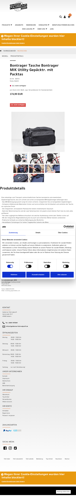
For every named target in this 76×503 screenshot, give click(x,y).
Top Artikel (5, 397)
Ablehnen (14, 274)
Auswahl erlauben (38, 274)
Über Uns (41, 29)
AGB (3, 383)
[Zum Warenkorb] (69, 17)
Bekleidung (39, 459)
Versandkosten (6, 399)
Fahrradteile (29, 459)
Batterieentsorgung (8, 386)
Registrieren (6, 413)
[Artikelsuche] (60, 17)
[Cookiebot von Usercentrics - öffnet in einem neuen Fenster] (65, 226)
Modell (5, 56)
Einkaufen (43, 25)
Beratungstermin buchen (63, 25)
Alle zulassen (62, 274)
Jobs (52, 29)
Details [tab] (38, 232)
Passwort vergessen (8, 415)
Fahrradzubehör (9, 51)
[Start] (0, 51)
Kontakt (4, 376)
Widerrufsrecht (7, 402)
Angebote (19, 25)
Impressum (5, 378)
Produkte (6, 25)
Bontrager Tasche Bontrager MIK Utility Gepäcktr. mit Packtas (34, 70)
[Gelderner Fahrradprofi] (18, 6)
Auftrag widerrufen (63, 492)
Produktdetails (16, 56)
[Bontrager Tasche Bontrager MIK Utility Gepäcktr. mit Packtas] (38, 132)
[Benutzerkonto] (65, 17)
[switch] (28, 266)
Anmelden (5, 411)
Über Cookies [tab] (63, 232)
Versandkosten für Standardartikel (40, 90)
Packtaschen (22, 51)
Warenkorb (31, 25)
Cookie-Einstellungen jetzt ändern (13, 43)
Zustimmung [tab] (13, 232)
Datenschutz (6, 381)
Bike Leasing (27, 29)
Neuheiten (59, 459)
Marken (67, 459)
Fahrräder (7, 459)
